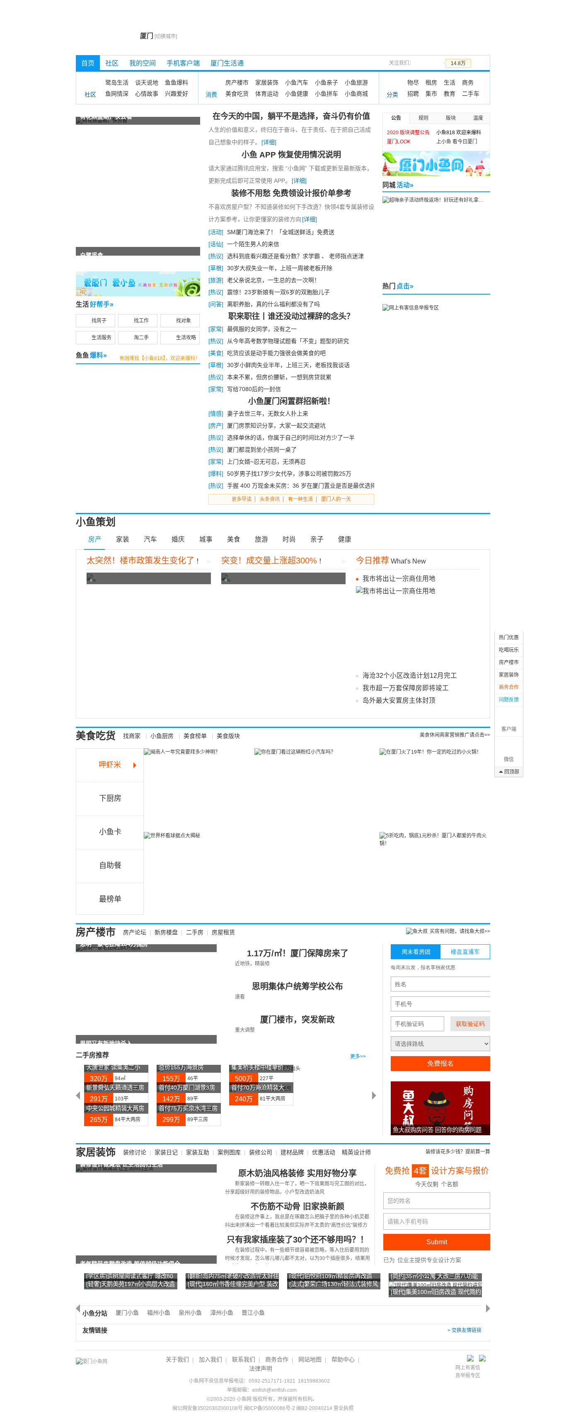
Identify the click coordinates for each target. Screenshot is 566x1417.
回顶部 (511, 772)
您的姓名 (399, 1200)
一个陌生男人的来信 (253, 244)
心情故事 (146, 93)
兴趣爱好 (176, 93)
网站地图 (310, 1359)
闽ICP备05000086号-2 (269, 1408)
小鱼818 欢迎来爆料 (458, 132)
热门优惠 (509, 638)
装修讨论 (134, 1152)
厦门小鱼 (127, 1312)
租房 (431, 82)
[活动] (215, 232)
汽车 (150, 539)
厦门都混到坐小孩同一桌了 (262, 449)
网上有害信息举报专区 (467, 1371)
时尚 (289, 539)
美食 (233, 539)
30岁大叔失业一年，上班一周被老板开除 (279, 268)
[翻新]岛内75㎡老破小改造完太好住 (233, 1276)
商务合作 (509, 687)
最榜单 (110, 899)
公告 (396, 118)
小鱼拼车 (326, 93)
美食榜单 (195, 736)
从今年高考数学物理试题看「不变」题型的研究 (288, 341)
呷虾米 (110, 765)
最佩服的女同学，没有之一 (262, 329)
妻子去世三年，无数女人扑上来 (267, 413)
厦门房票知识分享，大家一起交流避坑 (276, 425)
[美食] (215, 353)
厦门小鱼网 (106, 35)
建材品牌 (292, 1152)
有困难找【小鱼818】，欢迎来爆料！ (159, 358)
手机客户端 (183, 63)
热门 (398, 286)
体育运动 (266, 93)
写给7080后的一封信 (254, 389)
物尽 (413, 82)
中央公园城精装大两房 (115, 1108)
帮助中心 (343, 1359)
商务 (468, 82)
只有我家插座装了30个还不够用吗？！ (297, 1239)
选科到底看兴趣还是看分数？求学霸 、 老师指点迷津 (295, 256)
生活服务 (101, 338)
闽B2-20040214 (314, 1408)
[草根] (215, 268)
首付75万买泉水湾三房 (188, 1108)
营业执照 (343, 1408)
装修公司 (260, 1152)
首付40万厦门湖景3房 (187, 1087)
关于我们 (177, 1359)
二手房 (194, 932)
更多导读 (242, 499)
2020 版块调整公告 (408, 132)
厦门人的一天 (336, 499)
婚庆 (178, 539)
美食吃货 (237, 93)
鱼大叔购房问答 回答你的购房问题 (437, 1130)
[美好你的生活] (436, 163)
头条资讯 (270, 499)
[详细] (268, 142)
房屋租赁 (223, 932)
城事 (206, 539)
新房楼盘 (166, 932)
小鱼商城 (356, 93)
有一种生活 (300, 499)
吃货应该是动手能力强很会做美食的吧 (276, 353)
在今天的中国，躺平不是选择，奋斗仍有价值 (291, 116)
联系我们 (243, 1359)
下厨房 (110, 798)
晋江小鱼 (253, 1312)
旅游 (261, 539)
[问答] (215, 304)
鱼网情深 (116, 93)
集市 (431, 93)
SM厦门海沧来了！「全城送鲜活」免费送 (280, 232)
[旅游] (215, 280)
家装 (122, 539)
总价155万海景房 (181, 1067)
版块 (451, 118)
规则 (423, 118)
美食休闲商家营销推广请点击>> (455, 735)
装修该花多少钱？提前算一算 (458, 1152)
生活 (449, 82)
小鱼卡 (110, 832)
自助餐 (110, 865)
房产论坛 (134, 932)
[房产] (215, 425)
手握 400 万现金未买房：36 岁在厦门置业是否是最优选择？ (304, 485)
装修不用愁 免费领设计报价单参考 (291, 193)
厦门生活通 (227, 63)
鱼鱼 (91, 355)
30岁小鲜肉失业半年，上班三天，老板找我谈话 (288, 365)
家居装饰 (266, 82)
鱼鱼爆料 (176, 82)
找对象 (183, 321)
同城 (398, 185)
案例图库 (229, 1152)
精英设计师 (356, 1152)
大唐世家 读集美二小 (113, 1067)
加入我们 (210, 1359)
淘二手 (141, 338)
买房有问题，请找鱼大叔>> (460, 931)
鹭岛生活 (116, 82)
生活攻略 (186, 338)
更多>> (358, 1056)
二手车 (470, 93)
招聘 (413, 93)
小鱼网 (244, 1399)
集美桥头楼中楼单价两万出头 (269, 1067)
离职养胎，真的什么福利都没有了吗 (273, 304)
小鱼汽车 (296, 82)
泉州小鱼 (190, 1312)
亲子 (317, 539)
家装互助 (197, 1152)
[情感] (215, 413)
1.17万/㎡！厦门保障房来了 (297, 953)
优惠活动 (323, 1152)
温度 (478, 118)
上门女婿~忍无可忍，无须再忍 (266, 461)
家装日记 (166, 1152)
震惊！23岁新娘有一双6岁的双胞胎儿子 (278, 292)
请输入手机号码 (407, 1221)
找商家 (131, 736)
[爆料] (215, 473)
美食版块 (228, 736)
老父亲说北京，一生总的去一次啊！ (273, 280)
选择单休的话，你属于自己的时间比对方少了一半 (291, 437)
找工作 (141, 321)
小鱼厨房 (162, 736)
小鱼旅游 (356, 82)
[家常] (215, 329)
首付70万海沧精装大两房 (263, 1087)
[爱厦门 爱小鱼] (138, 283)
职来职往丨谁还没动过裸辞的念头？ (291, 316)
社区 (112, 63)
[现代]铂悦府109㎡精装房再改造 (330, 1276)
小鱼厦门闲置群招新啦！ (291, 401)
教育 (449, 93)
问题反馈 (509, 700)
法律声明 (260, 1368)
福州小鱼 (158, 1312)
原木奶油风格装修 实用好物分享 (297, 1173)
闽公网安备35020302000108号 (207, 1408)
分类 (392, 94)
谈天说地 (146, 82)
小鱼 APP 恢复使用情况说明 (291, 154)
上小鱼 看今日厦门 (456, 142)
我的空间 (142, 63)
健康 (344, 539)
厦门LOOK (399, 142)
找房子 (99, 321)
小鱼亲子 (326, 82)
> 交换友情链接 (464, 1330)
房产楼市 (237, 82)
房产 (95, 539)
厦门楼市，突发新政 (297, 1019)
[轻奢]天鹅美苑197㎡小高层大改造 (130, 1284)
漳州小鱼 (221, 1312)
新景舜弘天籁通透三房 (115, 1087)
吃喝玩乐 (509, 650)
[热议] (215, 256)
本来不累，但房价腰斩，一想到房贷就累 (279, 377)
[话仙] (215, 244)
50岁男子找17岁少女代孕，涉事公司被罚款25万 (289, 473)
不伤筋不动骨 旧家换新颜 (297, 1206)
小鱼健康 (296, 93)
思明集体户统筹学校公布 (297, 986)
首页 (87, 63)
